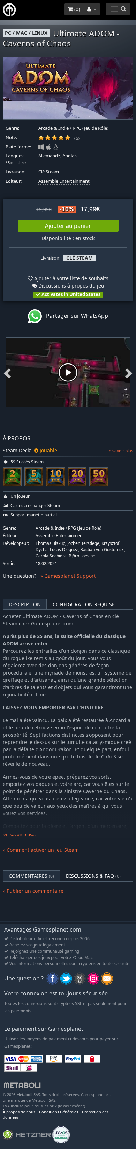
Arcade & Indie (53, 128)
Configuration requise (84, 604)
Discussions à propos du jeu (70, 285)
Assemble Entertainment (64, 181)
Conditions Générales (58, 1111)
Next (128, 372)
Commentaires (31, 876)
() (76, 9)
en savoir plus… (19, 835)
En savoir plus (119, 450)
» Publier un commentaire (33, 891)
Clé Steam (48, 172)
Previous (7, 372)
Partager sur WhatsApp (75, 315)
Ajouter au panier (68, 226)
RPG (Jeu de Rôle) (90, 128)
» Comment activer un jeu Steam (41, 850)
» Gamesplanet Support (68, 576)
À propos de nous (19, 1111)
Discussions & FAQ (93, 876)
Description (25, 604)
